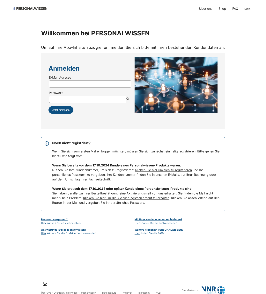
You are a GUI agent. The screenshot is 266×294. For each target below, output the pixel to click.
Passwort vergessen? (54, 219)
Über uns (205, 8)
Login (247, 8)
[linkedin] (45, 284)
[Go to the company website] (213, 290)
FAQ (235, 8)
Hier (43, 223)
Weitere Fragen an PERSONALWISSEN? (159, 229)
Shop (222, 8)
